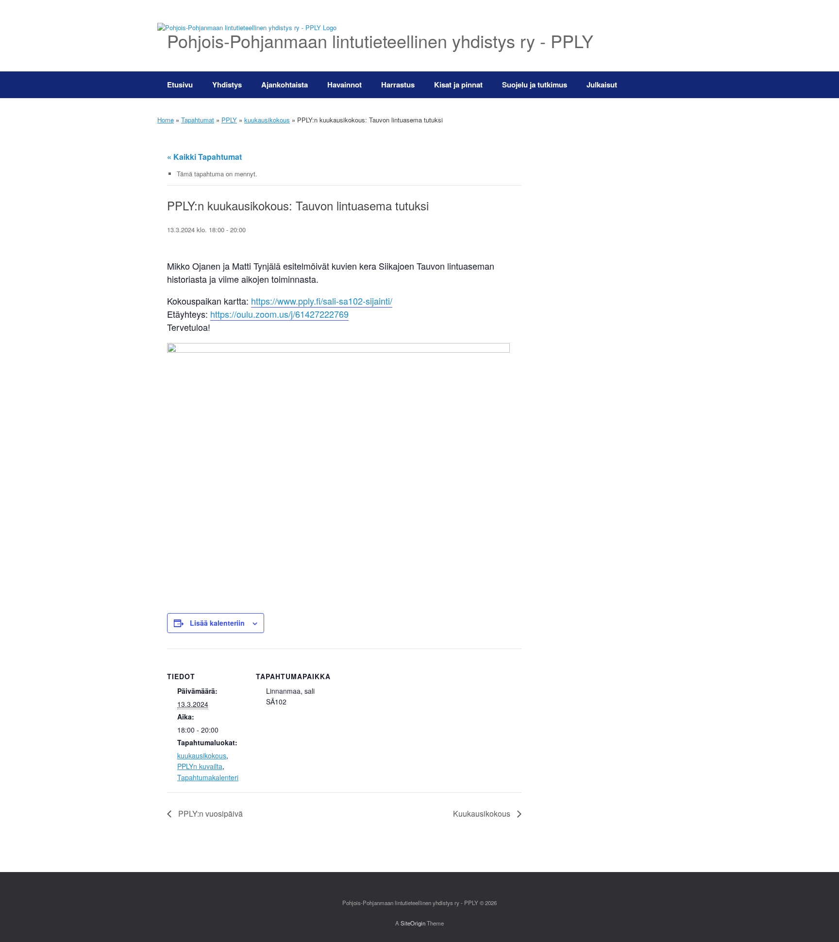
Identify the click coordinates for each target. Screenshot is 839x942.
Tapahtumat (197, 119)
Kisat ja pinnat (458, 84)
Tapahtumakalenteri (207, 777)
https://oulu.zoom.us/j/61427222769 (279, 314)
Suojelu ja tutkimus (534, 84)
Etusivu (180, 84)
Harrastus (398, 84)
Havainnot (344, 84)
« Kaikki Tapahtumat (204, 156)
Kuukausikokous (482, 813)
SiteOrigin (413, 923)
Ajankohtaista (284, 84)
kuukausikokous (267, 119)
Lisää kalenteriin (217, 623)
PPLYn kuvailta (199, 766)
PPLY (229, 119)
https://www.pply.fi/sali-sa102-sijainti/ (321, 300)
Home (165, 119)
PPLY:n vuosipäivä (209, 813)
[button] (667, 84)
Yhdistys (227, 84)
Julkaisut (602, 84)
